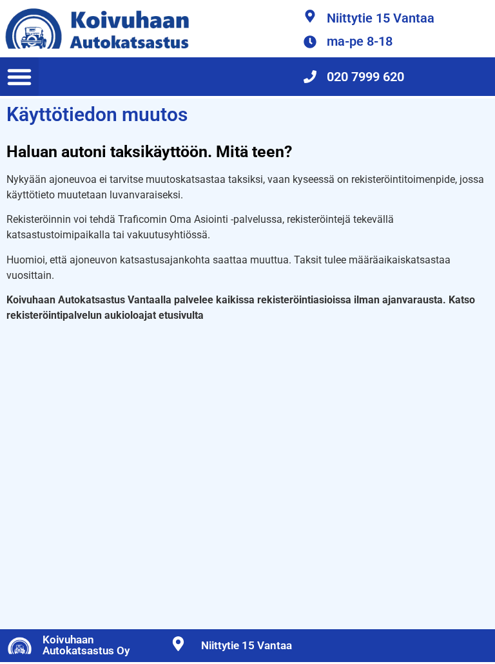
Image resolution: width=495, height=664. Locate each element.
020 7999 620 (365, 76)
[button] (19, 76)
